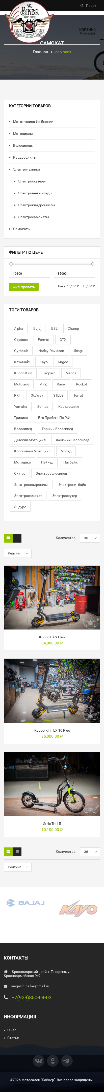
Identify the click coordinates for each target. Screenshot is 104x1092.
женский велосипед (72, 440)
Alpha (18, 328)
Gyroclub (21, 351)
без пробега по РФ (54, 418)
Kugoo (63, 362)
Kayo (44, 362)
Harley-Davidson (51, 351)
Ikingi (78, 351)
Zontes (42, 406)
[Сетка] (8, 538)
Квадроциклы (24, 157)
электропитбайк (72, 485)
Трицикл (21, 418)
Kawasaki (22, 362)
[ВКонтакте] (38, 1061)
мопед (66, 451)
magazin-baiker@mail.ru (30, 986)
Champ (73, 328)
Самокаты (21, 229)
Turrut (78, 395)
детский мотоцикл (30, 440)
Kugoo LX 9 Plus (52, 637)
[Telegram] (67, 1061)
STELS (58, 395)
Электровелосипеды (34, 193)
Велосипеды (23, 145)
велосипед (23, 429)
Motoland (21, 384)
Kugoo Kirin (23, 373)
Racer (61, 384)
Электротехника (26, 169)
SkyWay (37, 395)
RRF (17, 395)
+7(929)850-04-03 (31, 997)
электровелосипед (51, 473)
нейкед (47, 462)
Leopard (49, 373)
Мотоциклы (22, 134)
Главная (40, 51)
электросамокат (28, 496)
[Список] (17, 538)
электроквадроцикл (31, 485)
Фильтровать (24, 287)
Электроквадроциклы (36, 205)
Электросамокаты (33, 217)
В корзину (52, 623)
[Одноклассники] (53, 1061)
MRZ (43, 384)
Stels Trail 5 (52, 824)
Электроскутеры (31, 181)
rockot (81, 384)
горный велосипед (57, 429)
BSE (54, 328)
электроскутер (64, 496)
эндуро (20, 507)
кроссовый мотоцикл (32, 451)
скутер (19, 473)
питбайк (70, 462)
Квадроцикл (68, 406)
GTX (63, 340)
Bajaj (37, 328)
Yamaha (20, 406)
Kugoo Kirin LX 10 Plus (52, 730)
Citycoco (21, 340)
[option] (26, 902)
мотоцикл (22, 462)
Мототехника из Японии (32, 122)
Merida (71, 373)
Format (43, 340)
